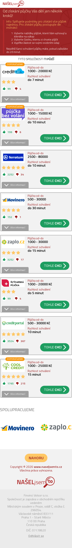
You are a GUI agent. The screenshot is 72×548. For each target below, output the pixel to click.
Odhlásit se (36, 535)
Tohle (53, 94)
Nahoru (36, 458)
